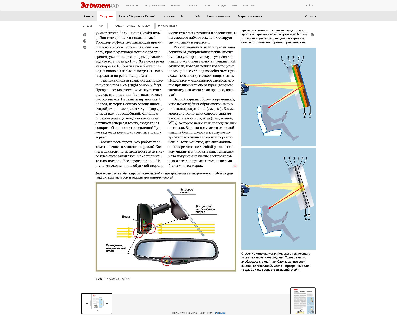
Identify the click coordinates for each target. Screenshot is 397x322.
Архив (208, 5)
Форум (222, 5)
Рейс (197, 16)
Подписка (193, 5)
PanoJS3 (220, 312)
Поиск (311, 16)
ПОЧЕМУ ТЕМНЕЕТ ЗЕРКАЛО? (132, 25)
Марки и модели (249, 16)
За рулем (106, 16)
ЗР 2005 (88, 25)
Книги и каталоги (218, 16)
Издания (130, 5)
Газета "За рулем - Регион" (137, 16)
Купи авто (249, 5)
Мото (184, 16)
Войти (309, 5)
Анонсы (89, 16)
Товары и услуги (153, 5)
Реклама (176, 5)
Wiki (234, 5)
